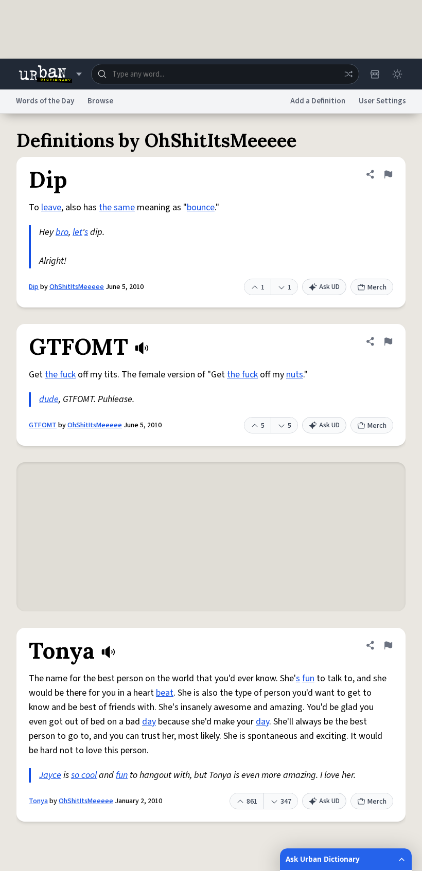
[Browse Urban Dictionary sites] (50, 74)
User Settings (382, 101)
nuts (294, 374)
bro (62, 232)
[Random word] (348, 74)
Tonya (38, 801)
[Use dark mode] (397, 74)
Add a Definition (317, 101)
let (77, 232)
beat (164, 692)
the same (117, 207)
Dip (34, 287)
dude (49, 399)
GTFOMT (43, 425)
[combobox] (225, 74)
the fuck (60, 374)
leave (51, 207)
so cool (84, 775)
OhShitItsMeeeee (76, 287)
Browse (100, 101)
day (149, 721)
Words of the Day (45, 101)
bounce (201, 207)
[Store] (374, 74)
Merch (376, 287)
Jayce (50, 775)
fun (308, 678)
